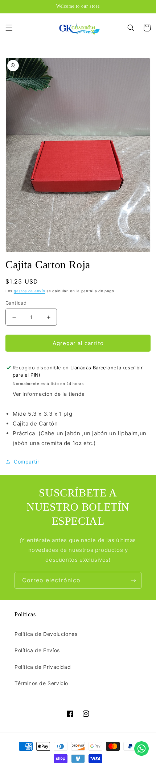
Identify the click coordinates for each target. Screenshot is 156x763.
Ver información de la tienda (49, 394)
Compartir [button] (26, 461)
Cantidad (15, 303)
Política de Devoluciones (46, 634)
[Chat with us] (141, 748)
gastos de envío (29, 291)
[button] (9, 28)
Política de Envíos (37, 650)
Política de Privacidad (43, 667)
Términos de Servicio (41, 683)
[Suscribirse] (133, 580)
